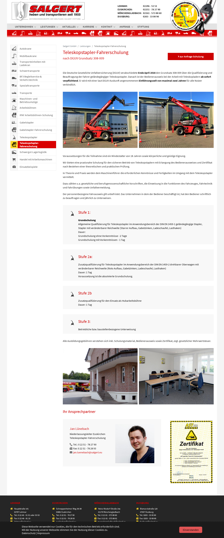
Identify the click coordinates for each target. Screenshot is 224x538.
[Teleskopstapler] (54, 34)
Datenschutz (29, 533)
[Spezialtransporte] (68, 34)
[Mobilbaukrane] (22, 34)
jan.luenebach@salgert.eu (87, 452)
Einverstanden (191, 529)
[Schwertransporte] (60, 34)
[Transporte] (76, 34)
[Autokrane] (14, 34)
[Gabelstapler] (46, 34)
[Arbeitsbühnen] (38, 34)
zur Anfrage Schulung (191, 56)
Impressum (43, 533)
